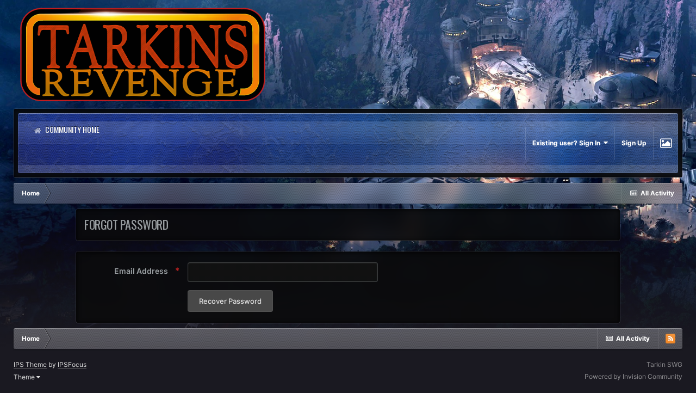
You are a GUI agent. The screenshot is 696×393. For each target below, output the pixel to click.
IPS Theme (30, 364)
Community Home (72, 129)
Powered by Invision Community (633, 376)
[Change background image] (666, 143)
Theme (25, 377)
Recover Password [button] (230, 301)
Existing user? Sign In (568, 143)
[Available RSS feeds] (670, 338)
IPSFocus (72, 364)
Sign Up (634, 143)
